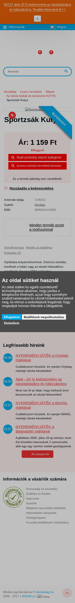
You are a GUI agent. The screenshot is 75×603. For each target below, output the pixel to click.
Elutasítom (11, 322)
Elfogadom (11, 316)
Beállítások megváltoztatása (44, 316)
